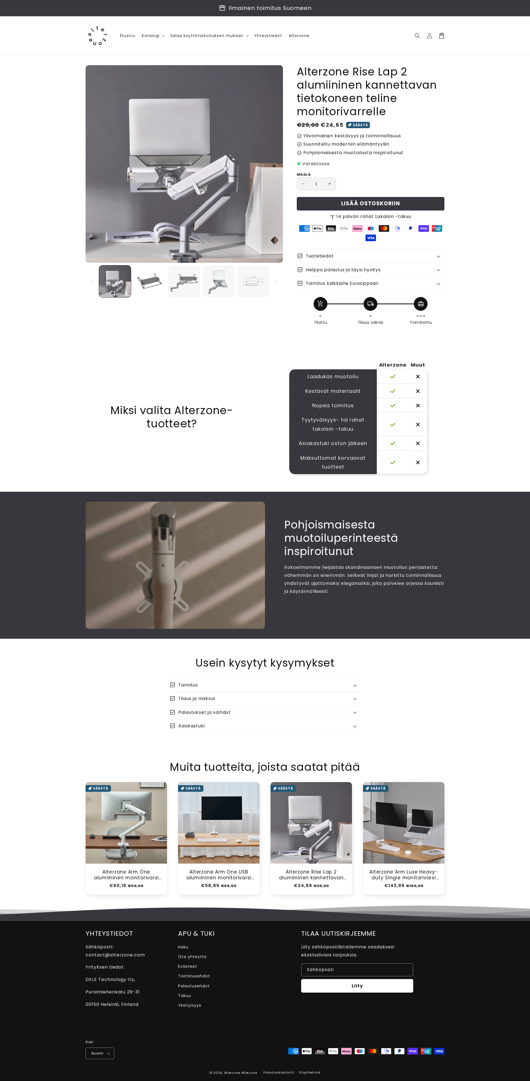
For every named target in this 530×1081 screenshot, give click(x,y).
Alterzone (232, 1073)
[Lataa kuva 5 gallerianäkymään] (253, 281)
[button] (417, 36)
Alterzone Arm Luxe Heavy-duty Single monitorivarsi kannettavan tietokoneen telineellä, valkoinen (403, 875)
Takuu (184, 995)
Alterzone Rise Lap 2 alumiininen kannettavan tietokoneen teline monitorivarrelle (311, 875)
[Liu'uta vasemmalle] (92, 281)
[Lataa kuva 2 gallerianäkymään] (149, 281)
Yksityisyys (189, 1005)
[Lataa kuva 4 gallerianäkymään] (219, 281)
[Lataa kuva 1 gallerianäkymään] (115, 281)
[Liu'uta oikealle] (277, 281)
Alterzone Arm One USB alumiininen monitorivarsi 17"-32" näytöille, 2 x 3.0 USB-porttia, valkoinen (218, 875)
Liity (357, 986)
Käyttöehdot (309, 1072)
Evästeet (187, 966)
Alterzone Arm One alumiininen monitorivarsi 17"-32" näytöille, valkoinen (126, 875)
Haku (183, 947)
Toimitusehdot (194, 976)
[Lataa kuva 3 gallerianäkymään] (184, 281)
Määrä (304, 174)
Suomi (97, 1053)
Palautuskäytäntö (278, 1072)
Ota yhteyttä (192, 956)
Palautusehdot (194, 986)
